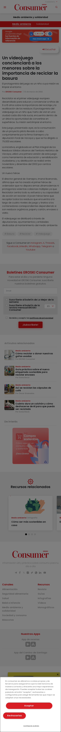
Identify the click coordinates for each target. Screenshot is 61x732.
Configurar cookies (31, 726)
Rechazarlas (14, 715)
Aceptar (29, 705)
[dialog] (30, 704)
